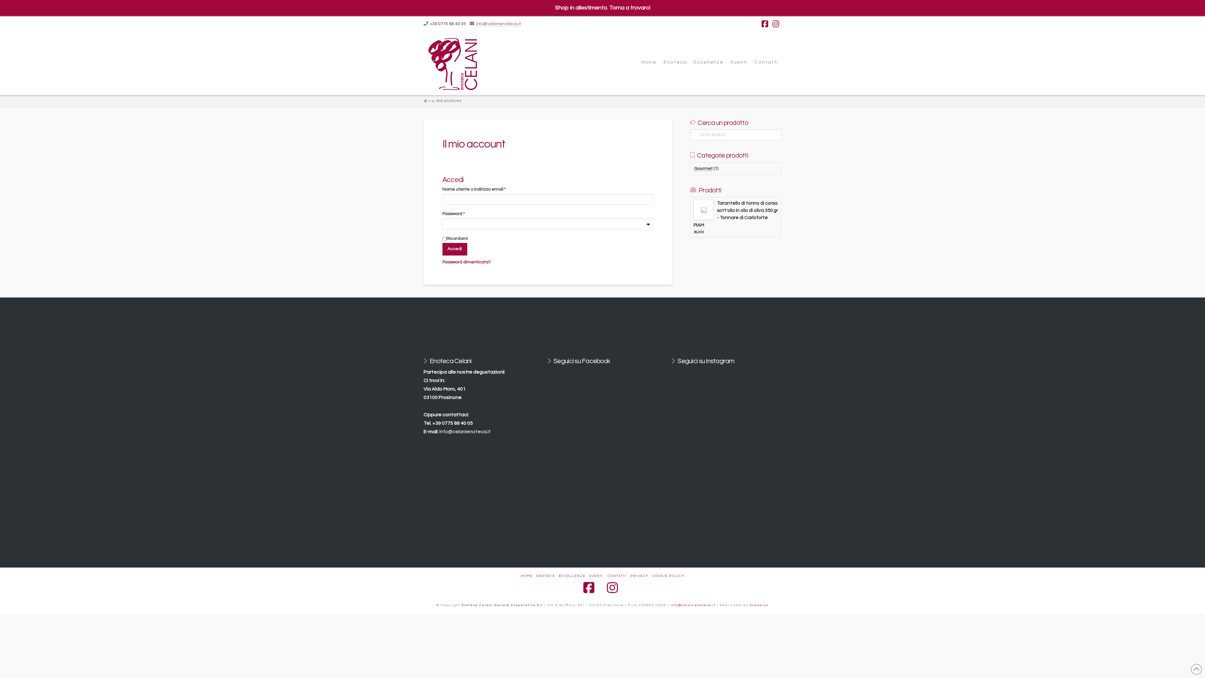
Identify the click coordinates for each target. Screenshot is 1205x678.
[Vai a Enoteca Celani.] (426, 101)
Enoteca (545, 576)
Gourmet (703, 168)
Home (527, 576)
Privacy (639, 576)
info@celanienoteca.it (498, 24)
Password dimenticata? (466, 262)
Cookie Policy (668, 576)
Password (463, 213)
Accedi (454, 249)
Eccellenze (572, 576)
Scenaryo (759, 605)
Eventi (596, 576)
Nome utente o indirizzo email (483, 189)
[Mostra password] (648, 225)
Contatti (617, 576)
